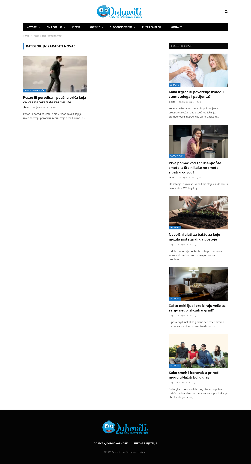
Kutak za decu (151, 27)
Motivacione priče (34, 90)
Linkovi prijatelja (145, 443)
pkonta (26, 107)
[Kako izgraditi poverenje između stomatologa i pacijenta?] (198, 70)
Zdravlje (174, 85)
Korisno (94, 27)
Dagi (171, 244)
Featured (175, 227)
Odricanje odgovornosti (111, 443)
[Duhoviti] (83, 11)
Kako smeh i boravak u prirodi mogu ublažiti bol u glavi (194, 375)
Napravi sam (176, 156)
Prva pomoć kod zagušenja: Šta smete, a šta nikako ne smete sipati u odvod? (195, 168)
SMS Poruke (54, 27)
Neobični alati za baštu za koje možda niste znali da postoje (194, 236)
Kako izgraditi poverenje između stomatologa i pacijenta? (196, 94)
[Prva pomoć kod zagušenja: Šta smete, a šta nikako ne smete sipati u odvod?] (198, 141)
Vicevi (76, 27)
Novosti (31, 27)
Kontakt (176, 27)
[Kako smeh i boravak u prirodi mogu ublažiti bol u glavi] (198, 350)
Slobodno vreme (121, 27)
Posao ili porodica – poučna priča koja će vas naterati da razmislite (54, 99)
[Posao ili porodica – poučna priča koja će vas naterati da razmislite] (55, 74)
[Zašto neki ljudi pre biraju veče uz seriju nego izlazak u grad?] (198, 284)
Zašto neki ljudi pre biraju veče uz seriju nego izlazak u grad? (197, 308)
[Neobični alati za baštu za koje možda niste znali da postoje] (198, 212)
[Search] (226, 11)
